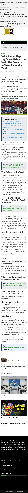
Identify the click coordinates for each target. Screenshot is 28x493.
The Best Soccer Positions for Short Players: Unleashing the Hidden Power (14, 285)
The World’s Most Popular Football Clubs (10, 417)
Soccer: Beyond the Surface (15, 360)
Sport (3, 53)
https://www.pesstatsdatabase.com (13, 347)
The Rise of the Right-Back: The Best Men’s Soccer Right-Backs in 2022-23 (13, 208)
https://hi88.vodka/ (5, 485)
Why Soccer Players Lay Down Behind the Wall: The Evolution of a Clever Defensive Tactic (14, 165)
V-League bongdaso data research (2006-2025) (11, 395)
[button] (3, 42)
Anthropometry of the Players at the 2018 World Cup (13, 423)
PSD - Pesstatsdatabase (17, 491)
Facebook (3, 478)
